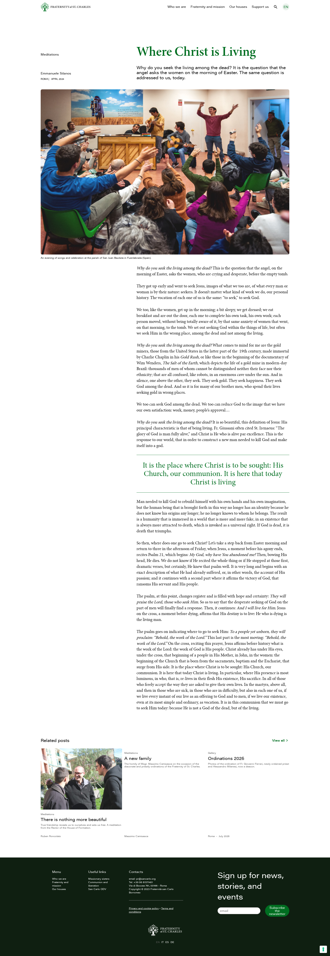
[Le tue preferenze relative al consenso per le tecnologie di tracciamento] (323, 949)
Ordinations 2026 (226, 758)
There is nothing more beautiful (74, 819)
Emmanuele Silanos (56, 73)
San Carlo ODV (97, 889)
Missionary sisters (98, 878)
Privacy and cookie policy (144, 908)
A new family (137, 758)
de (172, 942)
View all (278, 740)
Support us (260, 7)
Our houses (238, 7)
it (162, 942)
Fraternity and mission (208, 7)
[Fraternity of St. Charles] (66, 6)
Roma (44, 78)
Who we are (176, 7)
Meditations (50, 54)
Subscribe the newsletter (277, 911)
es (167, 942)
